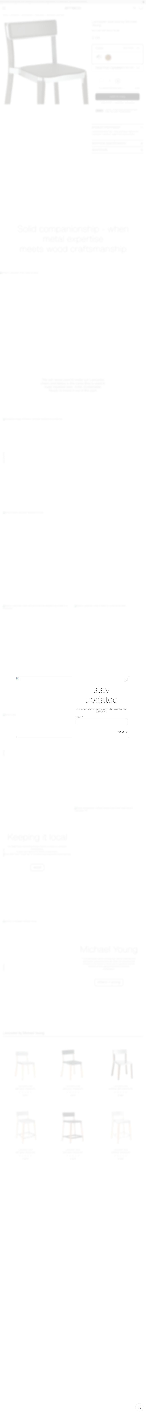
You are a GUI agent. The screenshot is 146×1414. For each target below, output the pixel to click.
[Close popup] (126, 680)
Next (121, 732)
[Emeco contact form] (139, 1407)
